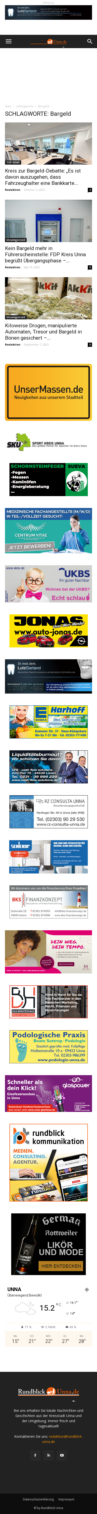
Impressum (66, 1499)
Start (8, 106)
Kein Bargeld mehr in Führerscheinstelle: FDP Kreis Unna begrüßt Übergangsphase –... (45, 254)
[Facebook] (35, 1455)
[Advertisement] (48, 75)
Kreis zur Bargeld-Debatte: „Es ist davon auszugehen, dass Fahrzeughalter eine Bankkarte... (43, 177)
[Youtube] (62, 1455)
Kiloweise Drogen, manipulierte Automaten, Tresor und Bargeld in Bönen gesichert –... (43, 332)
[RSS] (48, 1455)
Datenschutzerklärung (38, 1499)
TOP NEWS (13, 162)
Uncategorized (15, 240)
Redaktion (12, 190)
